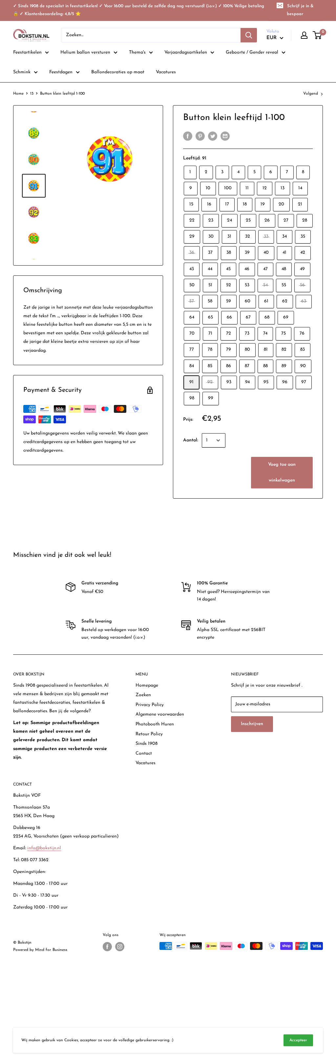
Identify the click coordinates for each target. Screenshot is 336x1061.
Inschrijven (252, 723)
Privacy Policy (150, 704)
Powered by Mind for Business (40, 950)
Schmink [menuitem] (22, 72)
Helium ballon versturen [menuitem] (85, 52)
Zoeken (143, 695)
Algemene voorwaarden (160, 714)
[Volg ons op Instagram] (119, 946)
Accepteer (298, 1040)
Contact (144, 753)
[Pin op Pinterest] (200, 136)
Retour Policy (149, 734)
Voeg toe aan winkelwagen (282, 472)
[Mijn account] (304, 35)
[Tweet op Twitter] (212, 136)
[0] (317, 35)
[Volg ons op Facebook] (107, 946)
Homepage (147, 685)
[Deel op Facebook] (187, 136)
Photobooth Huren (155, 724)
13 (31, 94)
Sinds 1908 (147, 743)
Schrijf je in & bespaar (300, 10)
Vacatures (146, 763)
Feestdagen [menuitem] (61, 72)
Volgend (310, 94)
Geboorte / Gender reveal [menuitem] (252, 52)
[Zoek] (249, 35)
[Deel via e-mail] (225, 136)
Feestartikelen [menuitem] (27, 52)
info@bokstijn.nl (44, 848)
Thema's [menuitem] (137, 52)
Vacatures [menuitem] (166, 72)
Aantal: (190, 440)
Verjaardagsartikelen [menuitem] (185, 52)
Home (18, 94)
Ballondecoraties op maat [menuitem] (117, 72)
